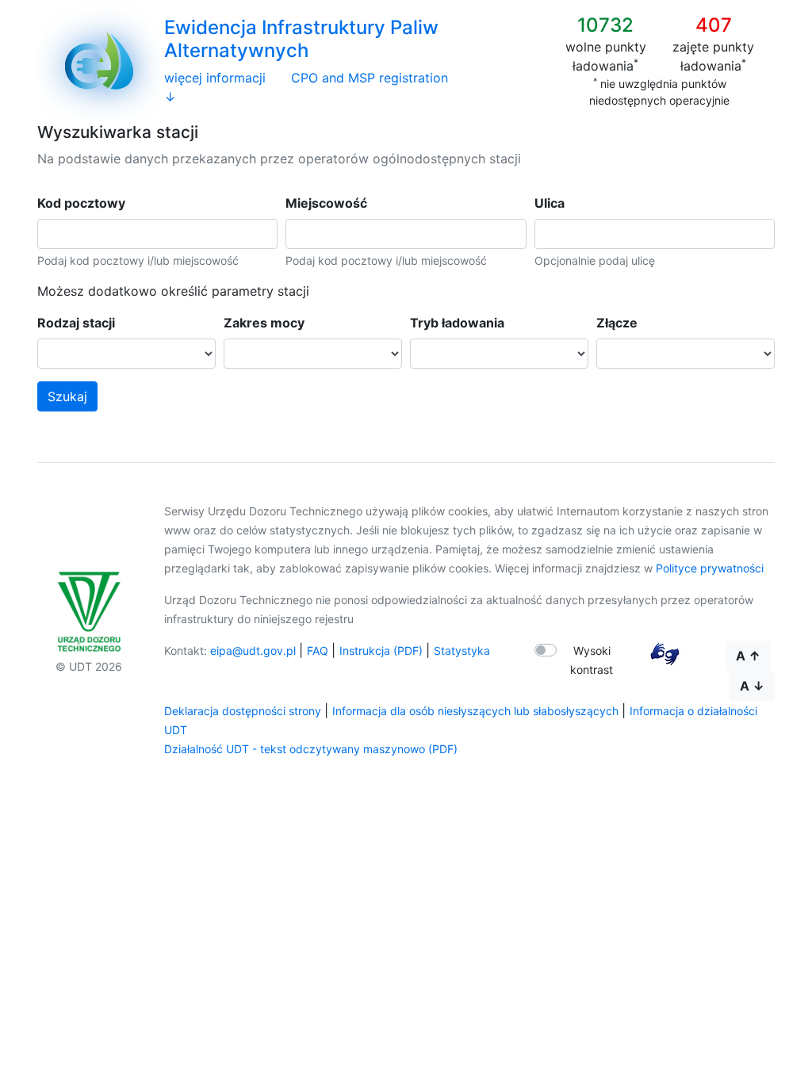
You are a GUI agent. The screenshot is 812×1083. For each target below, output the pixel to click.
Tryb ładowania (457, 323)
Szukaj (67, 396)
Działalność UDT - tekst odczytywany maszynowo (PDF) (311, 749)
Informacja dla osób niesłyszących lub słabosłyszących (475, 711)
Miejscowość (326, 203)
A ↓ (752, 686)
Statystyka (462, 650)
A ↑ (748, 656)
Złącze (617, 323)
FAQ (317, 650)
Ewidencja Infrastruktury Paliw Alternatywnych (301, 39)
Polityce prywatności (710, 568)
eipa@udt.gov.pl (253, 650)
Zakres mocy (264, 323)
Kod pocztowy (81, 203)
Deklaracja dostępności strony (242, 711)
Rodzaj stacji (76, 323)
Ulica (549, 203)
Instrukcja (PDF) (381, 650)
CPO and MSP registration (369, 78)
